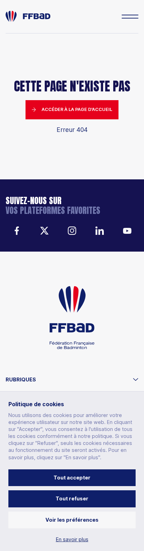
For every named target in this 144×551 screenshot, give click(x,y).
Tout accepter (72, 478)
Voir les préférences (72, 520)
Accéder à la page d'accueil (77, 109)
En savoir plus (72, 539)
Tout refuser (72, 498)
